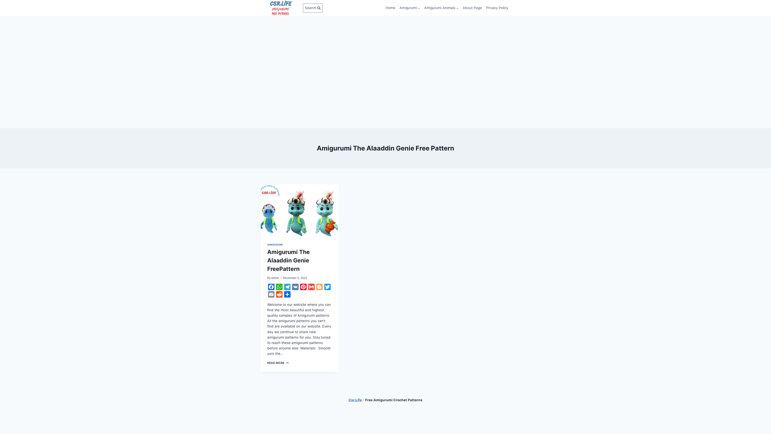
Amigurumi (275, 244)
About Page (472, 8)
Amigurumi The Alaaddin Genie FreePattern (288, 260)
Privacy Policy (497, 8)
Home (390, 8)
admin (275, 277)
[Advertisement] (385, 46)
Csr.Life (355, 400)
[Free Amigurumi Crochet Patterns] (281, 8)
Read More (278, 362)
